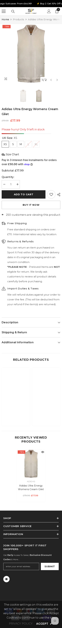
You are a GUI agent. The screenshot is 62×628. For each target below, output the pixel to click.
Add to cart (23, 194)
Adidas (31, 481)
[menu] (4, 11)
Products (18, 19)
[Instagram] (6, 579)
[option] (31, 53)
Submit (49, 566)
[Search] (13, 11)
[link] (16, 413)
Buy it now (31, 204)
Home (5, 19)
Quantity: (8, 177)
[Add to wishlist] (51, 194)
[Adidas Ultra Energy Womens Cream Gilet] (31, 464)
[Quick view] (42, 452)
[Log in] (49, 11)
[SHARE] (57, 195)
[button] (51, 80)
